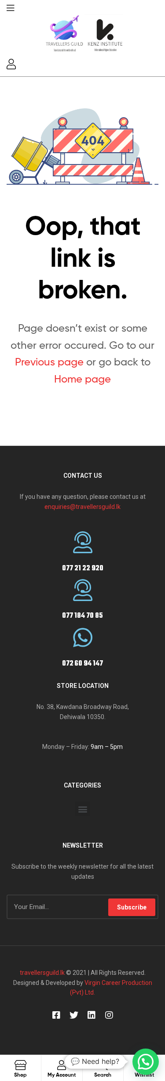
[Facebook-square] (56, 1015)
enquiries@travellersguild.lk (82, 506)
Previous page (49, 361)
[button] (82, 809)
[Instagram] (109, 1015)
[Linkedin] (91, 1015)
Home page (82, 378)
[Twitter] (74, 1015)
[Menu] (10, 7)
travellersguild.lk (42, 972)
